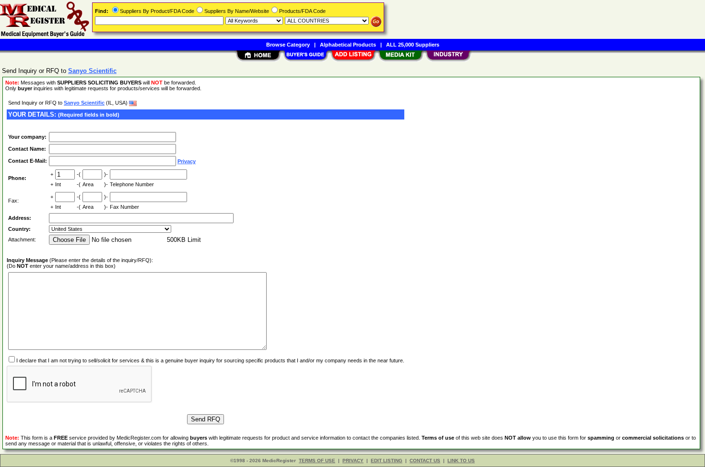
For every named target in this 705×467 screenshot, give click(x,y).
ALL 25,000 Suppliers (412, 45)
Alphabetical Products (348, 45)
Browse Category (288, 45)
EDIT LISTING (386, 460)
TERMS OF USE (317, 460)
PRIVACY (353, 460)
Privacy (186, 161)
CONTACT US (425, 460)
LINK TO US (461, 460)
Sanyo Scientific (84, 103)
